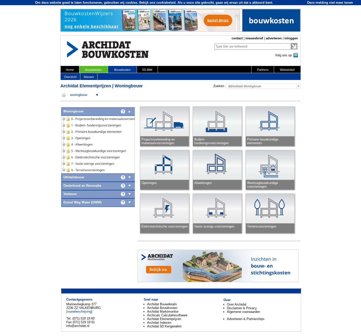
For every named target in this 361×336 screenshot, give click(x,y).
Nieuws (89, 77)
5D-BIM (147, 70)
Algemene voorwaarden (243, 312)
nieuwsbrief (254, 38)
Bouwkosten (122, 70)
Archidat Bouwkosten (162, 308)
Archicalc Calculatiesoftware (167, 315)
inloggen (291, 38)
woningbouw (78, 95)
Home (70, 70)
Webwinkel (287, 70)
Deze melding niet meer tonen (330, 2)
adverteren (274, 38)
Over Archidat (236, 304)
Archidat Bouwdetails (162, 304)
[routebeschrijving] (79, 311)
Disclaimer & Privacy (242, 308)
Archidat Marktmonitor (163, 311)
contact (237, 38)
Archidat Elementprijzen (164, 319)
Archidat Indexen (159, 322)
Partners (262, 70)
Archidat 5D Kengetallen (164, 326)
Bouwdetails (93, 70)
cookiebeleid (166, 2)
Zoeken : (219, 86)
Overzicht (70, 77)
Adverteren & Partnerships (245, 319)
